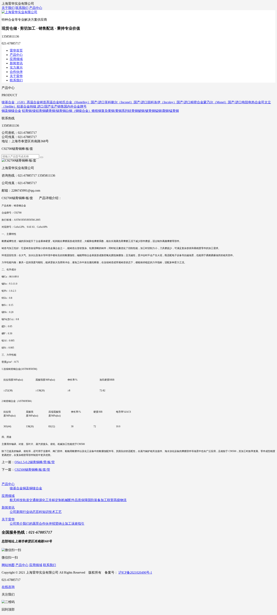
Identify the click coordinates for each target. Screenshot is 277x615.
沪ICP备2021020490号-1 (135, 572)
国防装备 (94, 500)
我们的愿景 (31, 523)
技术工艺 (55, 512)
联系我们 (21, 8)
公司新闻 (16, 512)
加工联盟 (107, 500)
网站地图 (8, 565)
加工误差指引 (74, 523)
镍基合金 (16, 488)
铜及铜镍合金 (32, 488)
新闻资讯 (16, 63)
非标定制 (55, 500)
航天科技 (16, 500)
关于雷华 (16, 76)
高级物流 (120, 500)
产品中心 (35, 8)
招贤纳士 (58, 523)
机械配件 (68, 500)
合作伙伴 (16, 71)
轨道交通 (29, 500)
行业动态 (29, 512)
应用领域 (16, 59)
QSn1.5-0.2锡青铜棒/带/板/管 (35, 462)
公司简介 (16, 523)
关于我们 (8, 8)
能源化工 (42, 500)
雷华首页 (16, 50)
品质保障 (81, 500)
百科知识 (42, 512)
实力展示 (16, 67)
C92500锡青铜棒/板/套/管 (32, 469)
